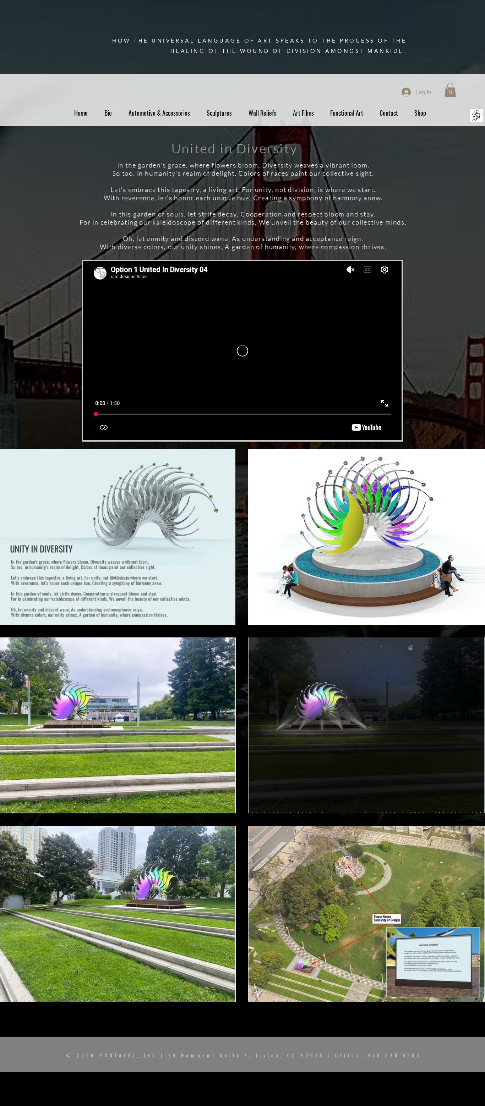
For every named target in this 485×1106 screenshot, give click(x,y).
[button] (450, 90)
